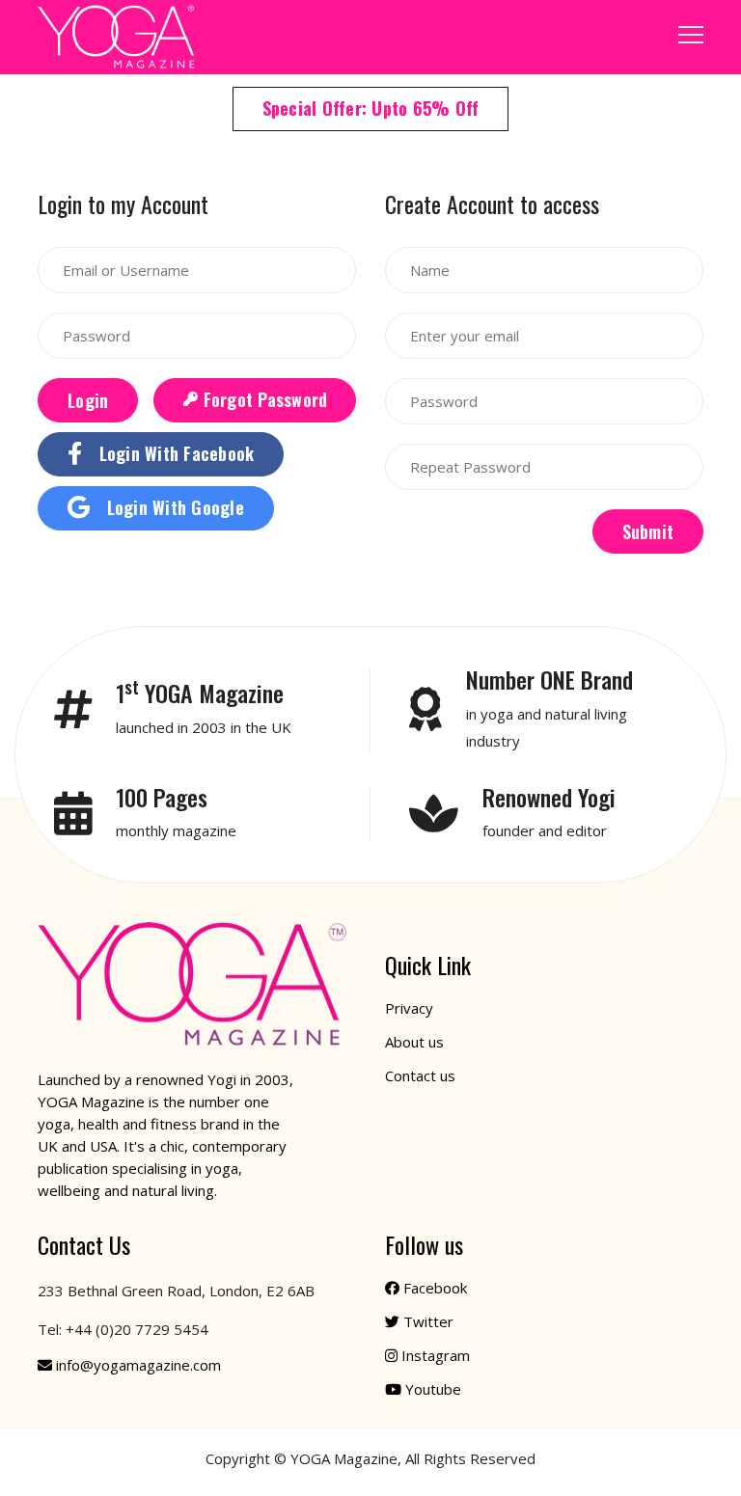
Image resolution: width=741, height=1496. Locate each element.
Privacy (409, 1008)
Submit (648, 531)
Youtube (433, 1389)
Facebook (435, 1287)
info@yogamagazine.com (138, 1364)
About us (414, 1041)
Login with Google (172, 507)
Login (88, 400)
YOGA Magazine (344, 1458)
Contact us (420, 1075)
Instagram (435, 1355)
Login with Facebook (174, 453)
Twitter (428, 1321)
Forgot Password (262, 399)
